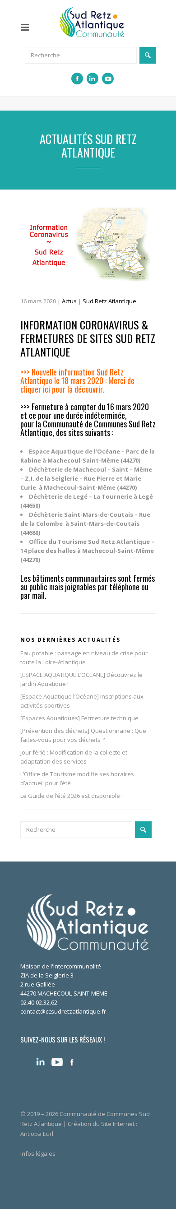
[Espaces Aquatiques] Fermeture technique (79, 718)
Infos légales (38, 1153)
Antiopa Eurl (36, 1134)
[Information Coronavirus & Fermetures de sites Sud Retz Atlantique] (88, 244)
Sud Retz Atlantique (109, 301)
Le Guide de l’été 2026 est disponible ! (71, 796)
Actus (69, 301)
